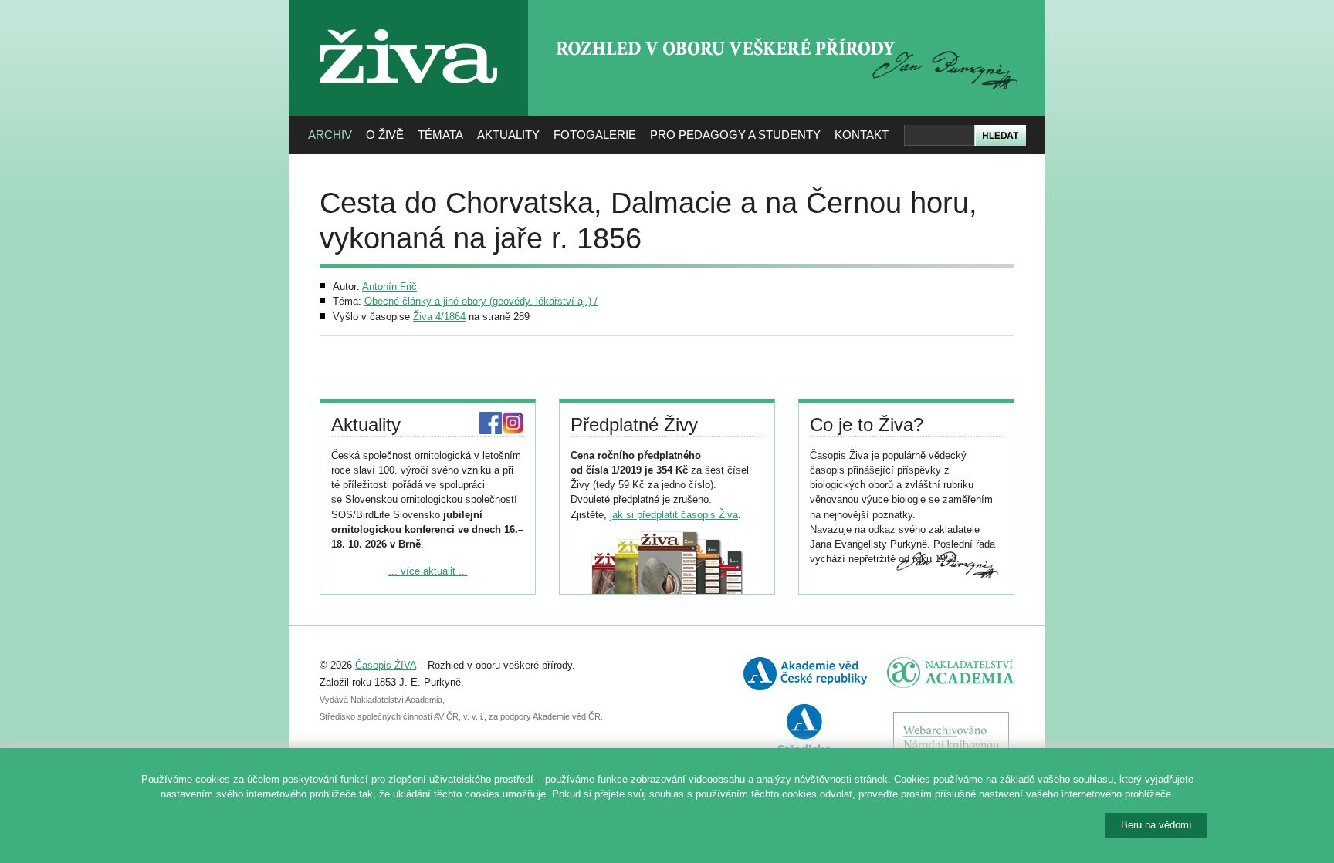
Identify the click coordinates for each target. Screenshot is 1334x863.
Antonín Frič (389, 286)
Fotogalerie (595, 134)
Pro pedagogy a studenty (735, 134)
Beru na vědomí (1156, 825)
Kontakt (862, 134)
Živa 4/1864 (439, 316)
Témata (440, 134)
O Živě (385, 134)
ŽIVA (409, 24)
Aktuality (508, 134)
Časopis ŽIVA (385, 665)
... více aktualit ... (428, 571)
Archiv (330, 134)
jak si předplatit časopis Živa (674, 515)
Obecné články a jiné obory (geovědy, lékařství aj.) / (481, 301)
